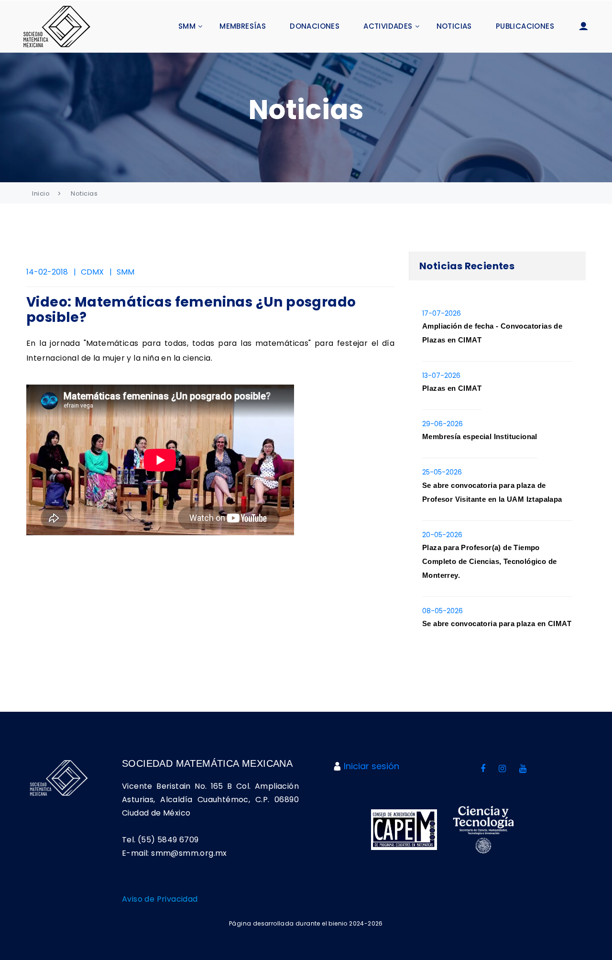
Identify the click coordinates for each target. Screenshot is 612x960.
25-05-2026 (442, 472)
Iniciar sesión (371, 766)
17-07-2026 (441, 313)
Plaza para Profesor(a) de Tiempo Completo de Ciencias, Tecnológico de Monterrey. (489, 561)
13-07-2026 (441, 375)
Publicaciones (525, 26)
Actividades (387, 26)
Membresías (242, 26)
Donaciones (314, 26)
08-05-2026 (442, 611)
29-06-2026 (442, 424)
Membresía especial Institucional (479, 436)
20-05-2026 (442, 535)
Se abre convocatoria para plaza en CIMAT (496, 623)
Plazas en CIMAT (451, 388)
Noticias (454, 26)
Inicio (41, 193)
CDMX (92, 271)
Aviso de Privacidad (160, 899)
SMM (187, 26)
